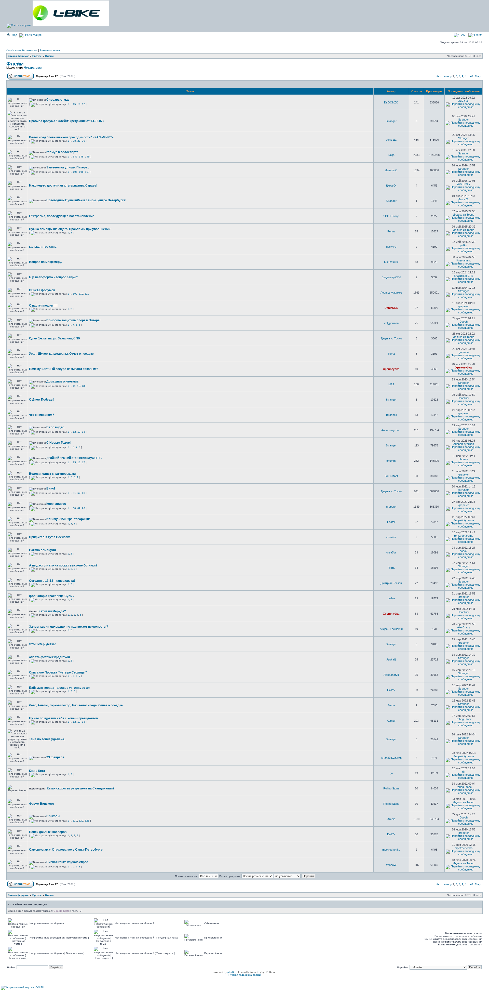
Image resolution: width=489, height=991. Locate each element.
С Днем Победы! (41, 399)
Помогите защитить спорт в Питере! (73, 320)
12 (78, 386)
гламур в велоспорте (62, 152)
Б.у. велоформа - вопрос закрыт (53, 277)
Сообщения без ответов (21, 50)
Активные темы (50, 50)
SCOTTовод (391, 216)
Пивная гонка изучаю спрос (67, 862)
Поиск (477, 34)
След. (478, 76)
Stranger (391, 121)
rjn (391, 773)
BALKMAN (391, 476)
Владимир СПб (391, 277)
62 (78, 493)
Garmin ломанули (42, 550)
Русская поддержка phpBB (244, 974)
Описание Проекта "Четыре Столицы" (58, 672)
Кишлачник (391, 261)
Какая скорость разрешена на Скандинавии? (80, 788)
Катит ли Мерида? (52, 611)
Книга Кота (37, 771)
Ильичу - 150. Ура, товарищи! (68, 519)
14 (83, 431)
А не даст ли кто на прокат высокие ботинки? (63, 565)
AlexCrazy (463, 184)
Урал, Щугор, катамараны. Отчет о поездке (61, 353)
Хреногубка (391, 369)
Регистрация (33, 34)
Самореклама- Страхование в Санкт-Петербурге (66, 849)
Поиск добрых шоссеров (47, 832)
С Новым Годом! (58, 442)
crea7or (391, 537)
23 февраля (55, 757)
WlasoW (391, 864)
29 (78, 140)
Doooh (463, 321)
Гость (391, 567)
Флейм (49, 56)
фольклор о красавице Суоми (51, 596)
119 (75, 820)
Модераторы (33, 67)
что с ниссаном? (41, 415)
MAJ (391, 384)
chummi (391, 460)
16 (78, 104)
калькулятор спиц (42, 246)
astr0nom (463, 489)
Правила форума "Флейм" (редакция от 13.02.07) (66, 121)
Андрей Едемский (391, 628)
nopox (463, 550)
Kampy (391, 720)
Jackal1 (391, 659)
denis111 (391, 139)
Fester (391, 521)
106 (81, 171)
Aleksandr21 (391, 674)
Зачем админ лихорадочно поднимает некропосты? (68, 626)
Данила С (391, 170)
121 (87, 820)
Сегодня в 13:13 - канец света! (52, 581)
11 (74, 386)
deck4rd (391, 246)
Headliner (463, 398)
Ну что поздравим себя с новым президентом (63, 718)
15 (74, 104)
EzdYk (391, 690)
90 (83, 508)
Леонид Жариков (391, 292)
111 (87, 293)
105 (75, 171)
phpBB (231, 972)
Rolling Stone (464, 719)
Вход (13, 34)
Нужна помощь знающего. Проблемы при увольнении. (70, 229)
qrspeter (463, 306)
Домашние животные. (62, 381)
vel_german (391, 323)
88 (74, 508)
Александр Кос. (391, 430)
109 (75, 293)
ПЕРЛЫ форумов (42, 290)
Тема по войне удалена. (47, 739)
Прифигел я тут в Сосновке (50, 537)
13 (83, 386)
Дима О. (463, 100)
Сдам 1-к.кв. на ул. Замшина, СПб (54, 338)
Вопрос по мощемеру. (45, 262)
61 (74, 493)
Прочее (37, 56)
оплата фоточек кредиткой (49, 657)
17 (83, 104)
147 (75, 156)
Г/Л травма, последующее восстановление (61, 216)
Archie (391, 819)
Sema (391, 353)
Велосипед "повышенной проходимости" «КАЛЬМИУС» (71, 137)
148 (81, 156)
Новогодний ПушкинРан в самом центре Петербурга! (86, 200)
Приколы (53, 816)
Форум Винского (41, 803)
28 (74, 140)
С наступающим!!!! (43, 305)
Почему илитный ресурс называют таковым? (63, 369)
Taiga (391, 154)
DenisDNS (391, 307)
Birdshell (391, 414)
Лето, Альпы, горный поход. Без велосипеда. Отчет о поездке (76, 705)
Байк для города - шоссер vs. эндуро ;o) (59, 688)
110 (81, 293)
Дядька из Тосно (463, 214)
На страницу (444, 76)
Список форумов (18, 56)
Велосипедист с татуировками (52, 473)
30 (83, 140)
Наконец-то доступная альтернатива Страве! (63, 185)
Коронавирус (56, 504)
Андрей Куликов (463, 443)
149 (87, 156)
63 (83, 493)
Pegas (391, 231)
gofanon (464, 352)
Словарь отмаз (57, 99)
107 (87, 171)
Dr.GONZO (391, 102)
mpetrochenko (391, 849)
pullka (463, 245)
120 (81, 820)
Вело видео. (55, 427)
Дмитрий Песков (391, 583)
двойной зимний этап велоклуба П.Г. (74, 458)
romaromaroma (463, 535)
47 (471, 76)
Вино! (50, 488)
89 (78, 508)
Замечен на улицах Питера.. (67, 167)
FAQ (462, 34)
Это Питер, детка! (42, 644)
